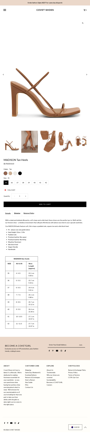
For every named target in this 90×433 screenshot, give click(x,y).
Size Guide (28, 382)
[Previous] (3, 74)
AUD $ (76, 427)
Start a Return (30, 380)
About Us (50, 370)
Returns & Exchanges (32, 377)
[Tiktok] (65, 351)
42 (46, 183)
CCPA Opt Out (73, 377)
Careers (49, 385)
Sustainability (51, 380)
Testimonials (51, 372)
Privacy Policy (72, 372)
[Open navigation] (19, 10)
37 (17, 183)
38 (23, 183)
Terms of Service (74, 375)
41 (40, 183)
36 (12, 183)
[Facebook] (49, 351)
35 (6, 183)
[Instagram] (61, 351)
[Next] (86, 74)
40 (34, 183)
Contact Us (29, 387)
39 (29, 183)
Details (8, 213)
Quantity (7, 196)
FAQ (26, 385)
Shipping (17, 213)
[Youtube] (57, 351)
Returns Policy (29, 213)
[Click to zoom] (82, 23)
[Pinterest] (52, 351)
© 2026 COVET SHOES (12, 430)
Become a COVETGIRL (55, 382)
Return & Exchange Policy (77, 370)
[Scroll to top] (85, 427)
